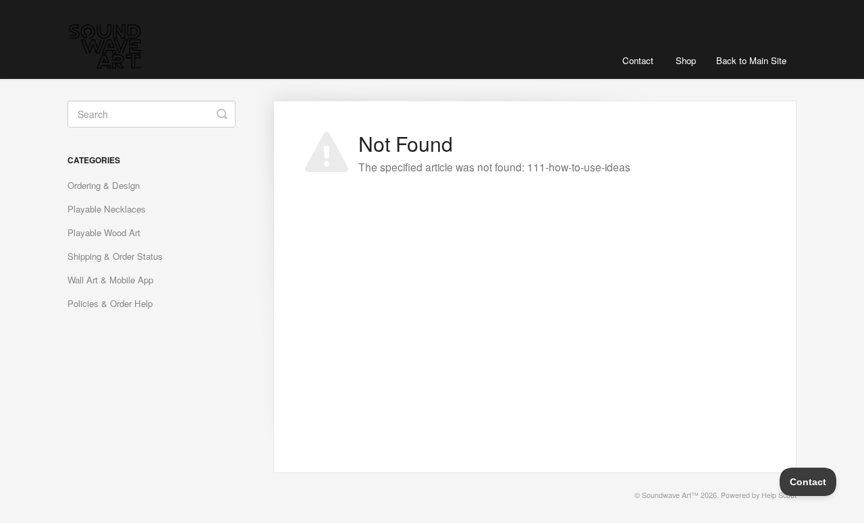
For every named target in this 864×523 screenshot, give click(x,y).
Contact (637, 60)
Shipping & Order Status (115, 256)
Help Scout (778, 495)
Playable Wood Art (104, 232)
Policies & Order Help (110, 303)
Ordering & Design (104, 185)
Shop (686, 60)
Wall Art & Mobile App (110, 279)
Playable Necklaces (107, 208)
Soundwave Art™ (670, 495)
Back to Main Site (751, 60)
